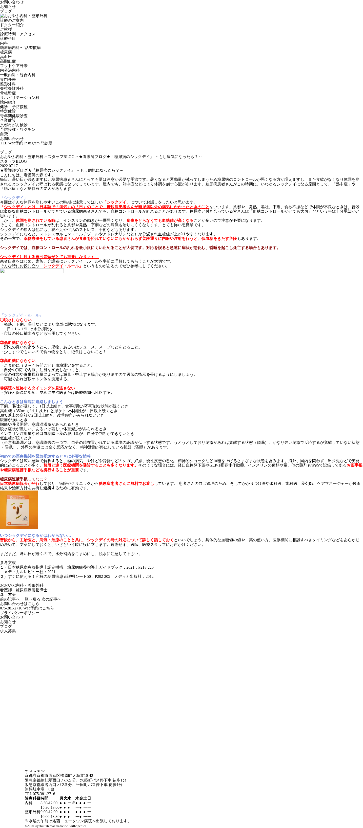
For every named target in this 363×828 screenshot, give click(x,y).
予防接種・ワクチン (18, 129)
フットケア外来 (14, 66)
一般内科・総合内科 (18, 75)
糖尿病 (6, 52)
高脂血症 (8, 61)
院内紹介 (8, 102)
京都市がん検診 (14, 125)
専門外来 (8, 79)
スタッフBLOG (13, 161)
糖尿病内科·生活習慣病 (20, 47)
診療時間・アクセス (18, 34)
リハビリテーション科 (20, 97)
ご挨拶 (6, 29)
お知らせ (8, 6)
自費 (4, 134)
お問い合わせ (12, 2)
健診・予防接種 (14, 107)
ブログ (6, 11)
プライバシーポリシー (20, 613)
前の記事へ (10, 599)
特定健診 (8, 111)
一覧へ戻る (30, 599)
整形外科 (8, 84)
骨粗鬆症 (8, 93)
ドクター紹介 (12, 25)
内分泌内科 (10, 70)
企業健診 (8, 120)
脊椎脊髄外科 (12, 88)
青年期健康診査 (14, 116)
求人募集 (8, 631)
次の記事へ (51, 599)
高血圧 (6, 57)
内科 (4, 43)
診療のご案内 (12, 20)
